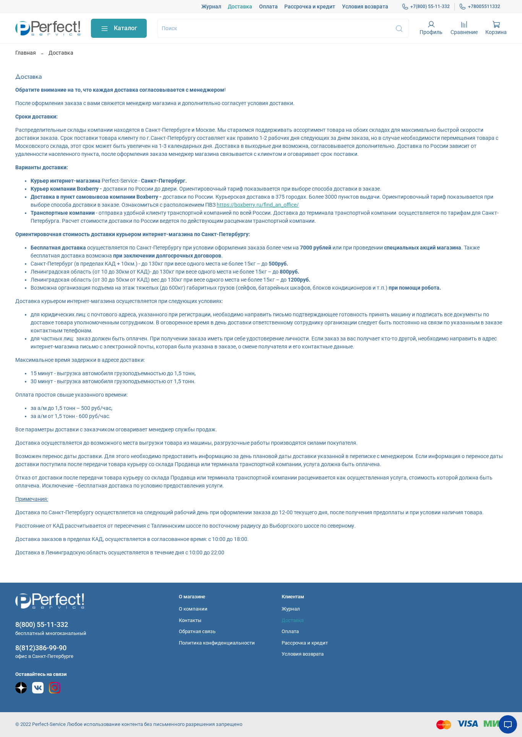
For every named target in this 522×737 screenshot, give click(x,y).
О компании (193, 609)
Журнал (211, 6)
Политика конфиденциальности (217, 643)
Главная (25, 53)
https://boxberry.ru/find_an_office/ (258, 205)
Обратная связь (197, 631)
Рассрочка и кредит (309, 6)
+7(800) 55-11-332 (430, 6)
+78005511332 (484, 6)
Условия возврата (365, 6)
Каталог (125, 28)
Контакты (190, 620)
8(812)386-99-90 (40, 648)
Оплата (268, 6)
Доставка (240, 6)
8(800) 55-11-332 (41, 624)
